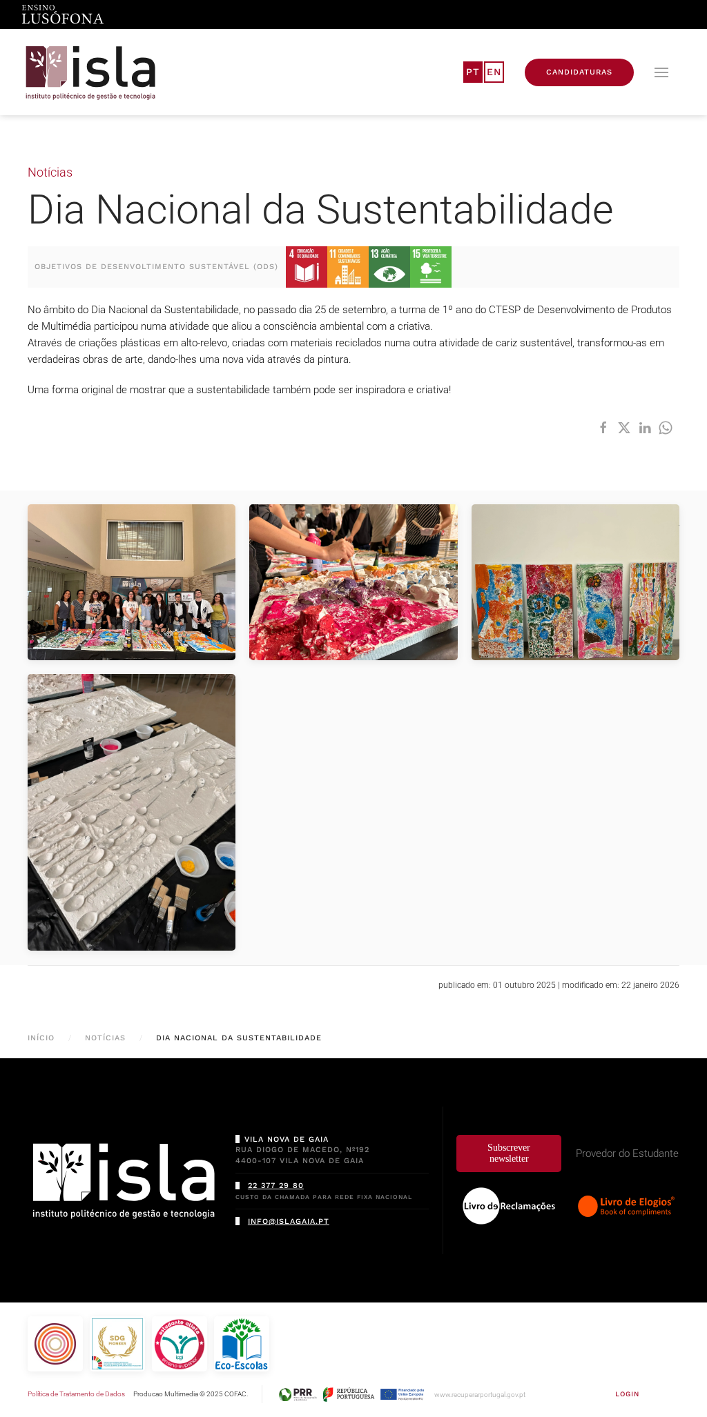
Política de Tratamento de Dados (76, 1394)
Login (627, 1394)
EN (494, 71)
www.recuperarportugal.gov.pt (479, 1394)
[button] (661, 72)
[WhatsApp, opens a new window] (665, 428)
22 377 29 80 (276, 1185)
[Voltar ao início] (91, 72)
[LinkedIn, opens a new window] (645, 428)
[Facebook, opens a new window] (603, 428)
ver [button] (132, 581)
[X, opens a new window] (624, 428)
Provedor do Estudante (627, 1153)
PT (473, 71)
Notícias (50, 172)
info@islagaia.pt (288, 1221)
